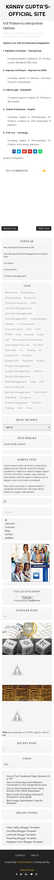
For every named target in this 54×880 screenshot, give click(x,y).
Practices (27, 360)
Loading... (9, 512)
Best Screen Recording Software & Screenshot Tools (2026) (24, 795)
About (35, 855)
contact (9, 534)
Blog (7, 530)
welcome (10, 523)
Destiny (9, 324)
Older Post (43, 228)
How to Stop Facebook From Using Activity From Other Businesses (25, 789)
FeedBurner (34, 600)
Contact (20, 855)
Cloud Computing (16, 303)
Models (31, 350)
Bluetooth (30, 297)
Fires (18, 334)
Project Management (18, 366)
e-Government (14, 329)
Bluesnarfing (13, 297)
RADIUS (38, 371)
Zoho (29, 408)
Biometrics (11, 292)
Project (32, 33)
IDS (7, 339)
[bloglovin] (31, 874)
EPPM (25, 33)
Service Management (18, 392)
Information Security (17, 345)
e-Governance (25, 324)
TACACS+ (36, 402)
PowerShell (12, 360)
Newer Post (9, 228)
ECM (29, 329)
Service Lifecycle (15, 387)
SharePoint (40, 392)
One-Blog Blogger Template (21, 831)
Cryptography (38, 318)
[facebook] (16, 874)
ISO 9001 (38, 345)
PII (40, 350)
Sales (33, 381)
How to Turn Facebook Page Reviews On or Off (28, 777)
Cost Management (16, 318)
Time (20, 408)
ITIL (21, 350)
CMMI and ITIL (10, 269)
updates (9, 538)
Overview (10, 527)
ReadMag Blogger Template (21, 838)
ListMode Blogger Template (21, 834)
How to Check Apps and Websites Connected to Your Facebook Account (26, 783)
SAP (20, 36)
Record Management (18, 376)
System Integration (32, 36)
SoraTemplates (24, 862)
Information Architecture (27, 339)
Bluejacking (28, 292)
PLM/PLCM (11, 355)
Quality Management (18, 371)
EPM (38, 329)
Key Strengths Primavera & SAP (19, 247)
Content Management (18, 308)
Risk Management (16, 381)
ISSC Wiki (10, 350)
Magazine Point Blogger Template (24, 842)
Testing (9, 408)
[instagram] (36, 874)
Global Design (27, 870)
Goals (40, 334)
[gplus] (26, 874)
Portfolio (26, 355)
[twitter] (21, 874)
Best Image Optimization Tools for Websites (24, 802)
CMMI (33, 303)
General (29, 334)
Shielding (10, 397)
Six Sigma (8, 263)
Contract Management (15, 276)
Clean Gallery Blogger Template (23, 827)
